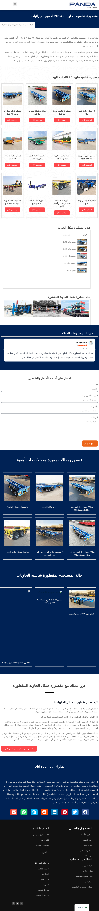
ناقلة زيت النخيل (86, 850)
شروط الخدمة (43, 890)
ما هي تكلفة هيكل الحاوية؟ (17, 507)
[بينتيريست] (13, 903)
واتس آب (94, 406)
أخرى (44, 852)
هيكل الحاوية (87, 871)
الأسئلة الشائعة (43, 869)
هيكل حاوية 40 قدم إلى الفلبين (81, 613)
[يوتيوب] (17, 903)
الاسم (95, 384)
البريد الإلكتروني (90, 395)
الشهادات (45, 874)
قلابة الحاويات (87, 866)
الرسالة (94, 417)
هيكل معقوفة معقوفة (84, 876)
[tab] (75, 241)
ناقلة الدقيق (87, 840)
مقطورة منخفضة (42, 845)
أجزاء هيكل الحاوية (49, 507)
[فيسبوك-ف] (21, 903)
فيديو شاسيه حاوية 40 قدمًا (72, 242)
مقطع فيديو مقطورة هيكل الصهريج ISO (70, 270)
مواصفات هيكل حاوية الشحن (17, 552)
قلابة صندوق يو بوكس (41, 834)
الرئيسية (30, 24)
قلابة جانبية (45, 840)
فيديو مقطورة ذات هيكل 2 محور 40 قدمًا (70, 263)
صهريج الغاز (88, 856)
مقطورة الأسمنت (85, 834)
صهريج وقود (87, 845)
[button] (15, 4)
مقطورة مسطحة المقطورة (82, 887)
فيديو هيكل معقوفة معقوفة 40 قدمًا (72, 256)
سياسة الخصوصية (42, 895)
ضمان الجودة (44, 879)
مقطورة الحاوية (19, 24)
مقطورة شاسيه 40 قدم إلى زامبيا (16, 662)
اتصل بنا (46, 885)
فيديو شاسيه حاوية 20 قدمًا (72, 249)
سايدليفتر (89, 881)
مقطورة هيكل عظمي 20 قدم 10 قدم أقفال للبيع (62, 203)
